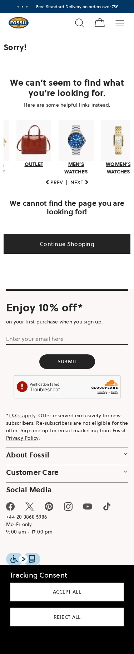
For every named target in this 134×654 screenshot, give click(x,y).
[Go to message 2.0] (19, 6)
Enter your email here (35, 337)
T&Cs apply (22, 413)
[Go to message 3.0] (24, 6)
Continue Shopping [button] (64, 242)
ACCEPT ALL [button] (64, 591)
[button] (51, 180)
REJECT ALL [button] (64, 617)
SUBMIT (64, 359)
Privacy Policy (38, 435)
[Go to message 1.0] (15, 6)
